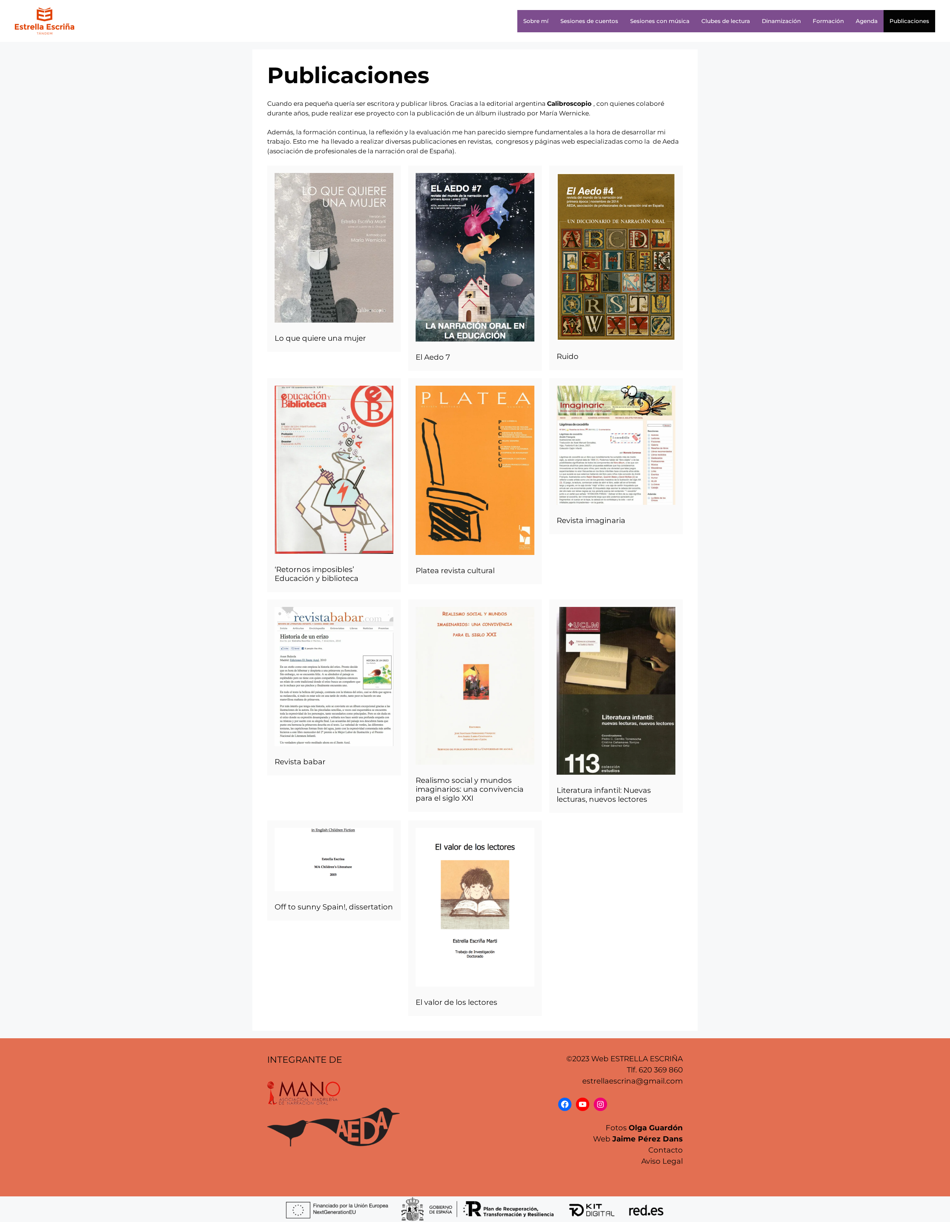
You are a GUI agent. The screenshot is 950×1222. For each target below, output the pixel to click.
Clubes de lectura (725, 20)
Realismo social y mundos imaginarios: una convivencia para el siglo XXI (470, 789)
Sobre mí (535, 20)
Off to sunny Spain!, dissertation (334, 906)
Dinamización (781, 20)
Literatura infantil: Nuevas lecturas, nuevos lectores (604, 795)
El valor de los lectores (456, 1002)
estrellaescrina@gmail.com (632, 1080)
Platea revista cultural (455, 570)
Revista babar (300, 761)
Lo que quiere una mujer (320, 338)
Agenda (867, 20)
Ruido (568, 356)
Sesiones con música (659, 20)
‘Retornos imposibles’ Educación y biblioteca (316, 574)
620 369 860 (661, 1069)
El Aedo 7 (433, 357)
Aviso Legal (662, 1161)
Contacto (665, 1150)
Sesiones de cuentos (589, 20)
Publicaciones (909, 20)
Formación (828, 20)
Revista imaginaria (591, 520)
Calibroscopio (569, 103)
